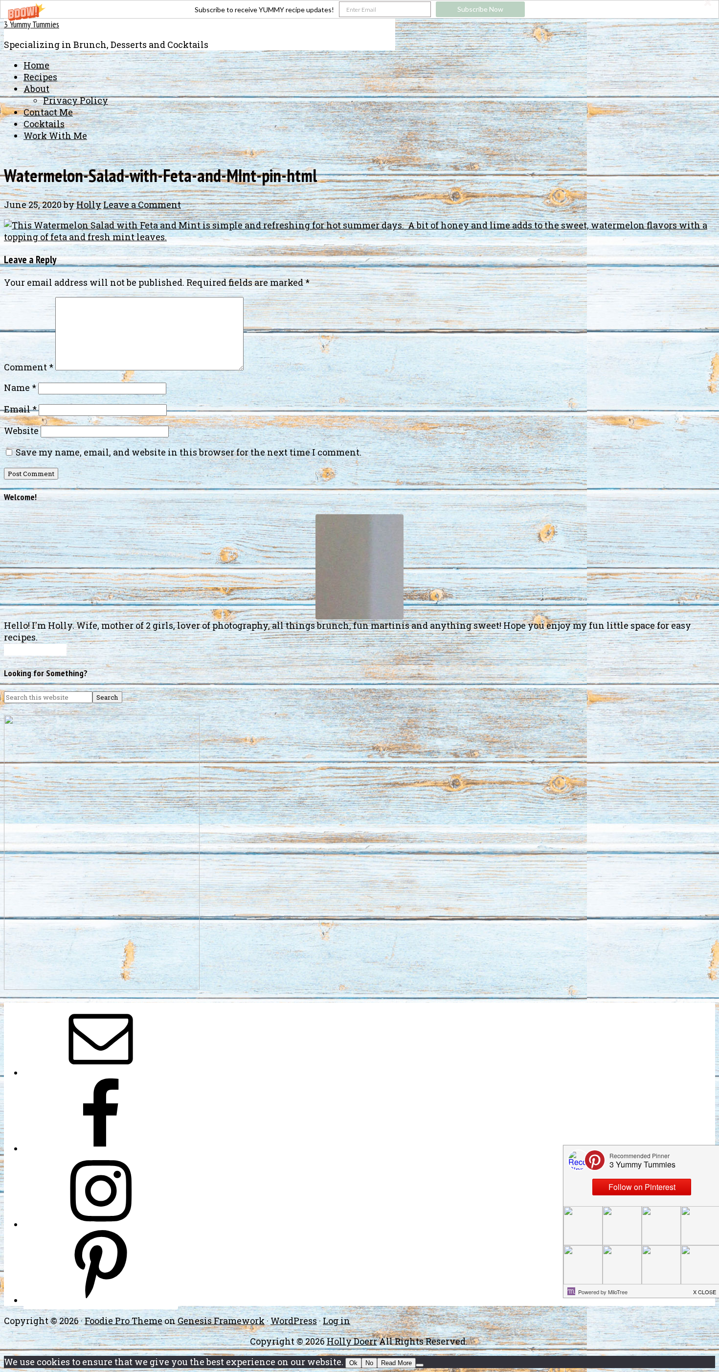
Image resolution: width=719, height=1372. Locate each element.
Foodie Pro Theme (123, 1320)
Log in (336, 1320)
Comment (28, 367)
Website (21, 430)
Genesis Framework (221, 1320)
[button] (359, 9)
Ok (353, 1363)
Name (20, 387)
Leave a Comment (142, 204)
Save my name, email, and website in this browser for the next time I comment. (188, 452)
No (369, 1363)
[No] (420, 1365)
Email (20, 409)
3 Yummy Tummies (31, 24)
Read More (396, 1363)
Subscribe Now (480, 9)
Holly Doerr (352, 1341)
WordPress (293, 1320)
